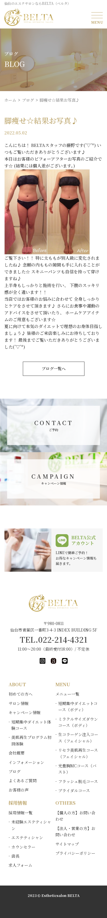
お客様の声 (19, 790)
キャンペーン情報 (25, 712)
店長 (15, 856)
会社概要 (17, 753)
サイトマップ (67, 844)
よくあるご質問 (23, 780)
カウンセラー (23, 847)
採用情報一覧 (21, 812)
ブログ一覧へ (54, 368)
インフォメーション (26, 762)
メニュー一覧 (67, 694)
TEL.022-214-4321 (54, 639)
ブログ (15, 771)
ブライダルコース (74, 790)
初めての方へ (21, 694)
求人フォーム (20, 865)
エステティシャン (27, 837)
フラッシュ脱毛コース (78, 781)
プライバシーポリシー (75, 853)
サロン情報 (19, 703)
